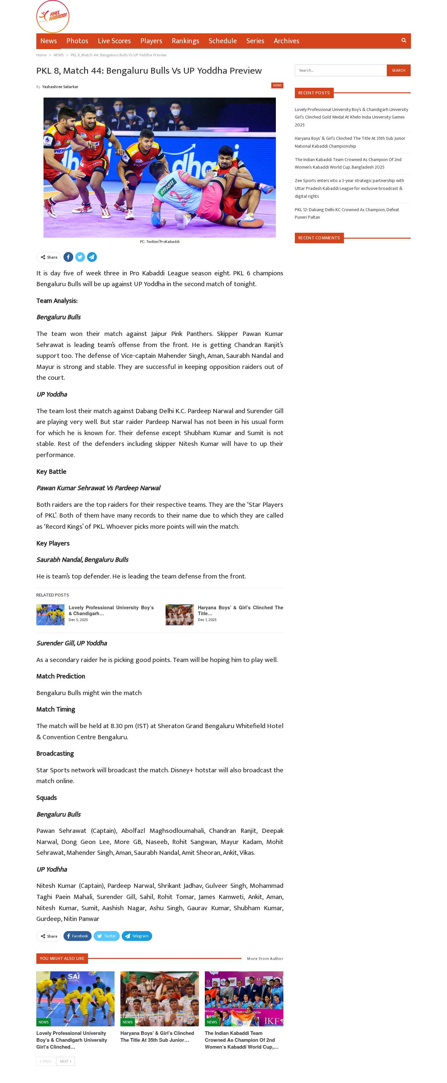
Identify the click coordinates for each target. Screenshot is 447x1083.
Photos (77, 41)
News (48, 41)
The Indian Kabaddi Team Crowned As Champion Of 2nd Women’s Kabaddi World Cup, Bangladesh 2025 (348, 163)
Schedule (223, 41)
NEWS (277, 85)
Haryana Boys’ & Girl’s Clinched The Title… (240, 610)
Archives (286, 41)
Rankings (185, 41)
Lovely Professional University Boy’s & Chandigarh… (111, 610)
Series (255, 41)
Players (151, 41)
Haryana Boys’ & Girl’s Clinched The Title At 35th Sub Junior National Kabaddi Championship (350, 142)
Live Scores (114, 41)
